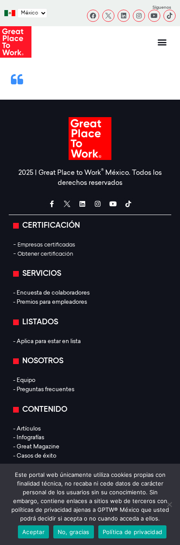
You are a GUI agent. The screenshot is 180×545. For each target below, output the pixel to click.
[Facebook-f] (52, 203)
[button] (162, 42)
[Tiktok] (169, 16)
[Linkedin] (124, 16)
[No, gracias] (169, 504)
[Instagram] (139, 16)
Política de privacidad (133, 531)
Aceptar (33, 531)
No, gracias (74, 531)
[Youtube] (154, 16)
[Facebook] (93, 16)
